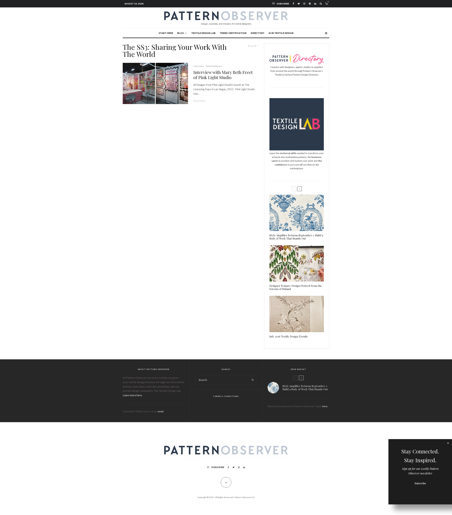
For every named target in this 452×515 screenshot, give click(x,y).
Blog (180, 33)
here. (325, 406)
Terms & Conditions (226, 396)
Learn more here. (132, 395)
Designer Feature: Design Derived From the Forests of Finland (295, 287)
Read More (199, 101)
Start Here (166, 33)
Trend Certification (233, 33)
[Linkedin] (315, 4)
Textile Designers (214, 66)
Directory (257, 33)
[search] (253, 380)
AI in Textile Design (281, 33)
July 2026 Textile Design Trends (288, 336)
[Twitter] (299, 4)
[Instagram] (304, 4)
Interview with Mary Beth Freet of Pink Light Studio (223, 75)
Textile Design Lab (203, 33)
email (160, 411)
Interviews (198, 66)
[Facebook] (293, 4)
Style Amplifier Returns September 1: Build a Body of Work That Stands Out (296, 237)
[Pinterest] (310, 4)
